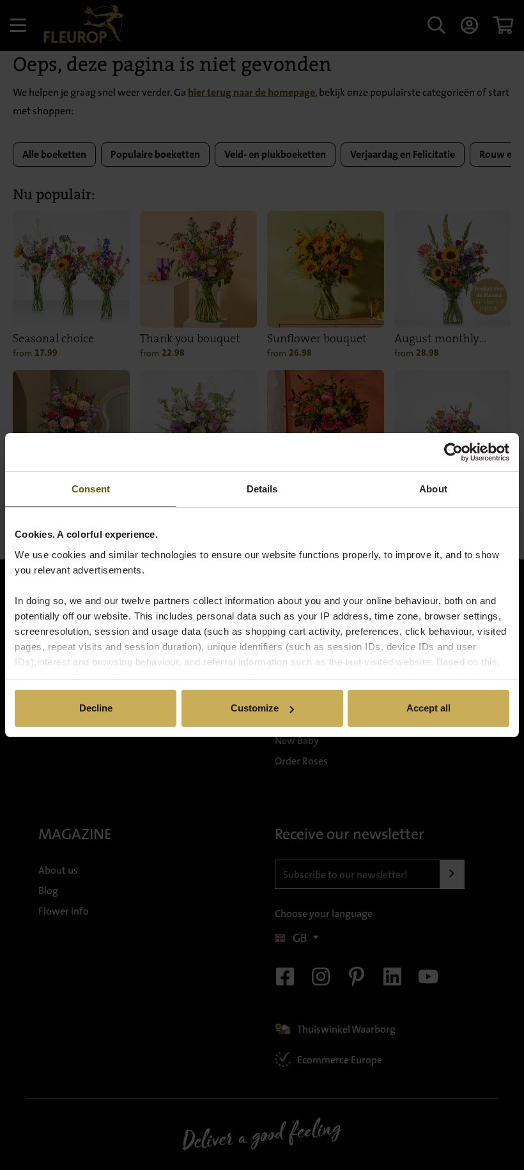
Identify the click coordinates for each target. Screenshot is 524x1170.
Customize (255, 708)
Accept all (428, 708)
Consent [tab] (91, 488)
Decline (95, 708)
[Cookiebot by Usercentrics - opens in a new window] (453, 452)
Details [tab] (262, 488)
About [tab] (433, 488)
